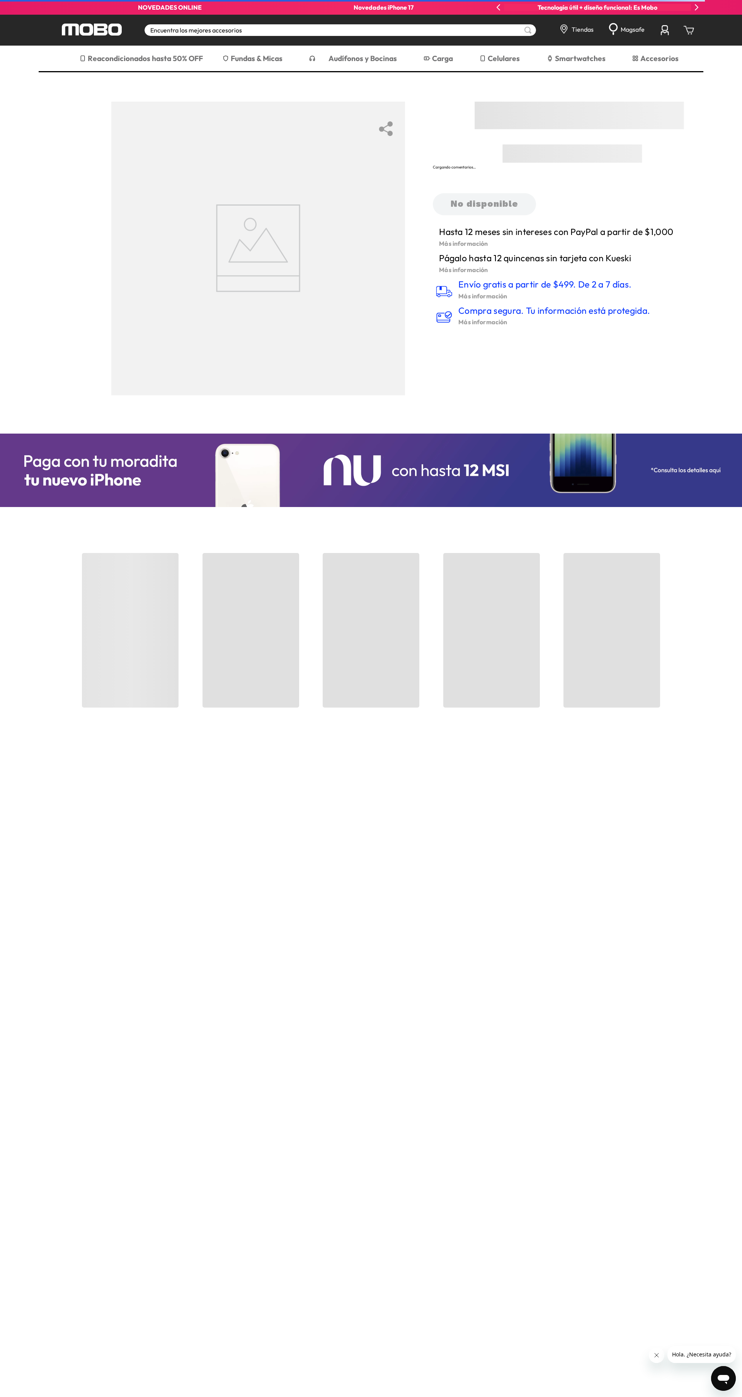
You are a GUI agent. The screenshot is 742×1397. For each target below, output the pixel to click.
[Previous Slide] (498, 7)
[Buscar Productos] (527, 30)
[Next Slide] (696, 7)
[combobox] (340, 30)
